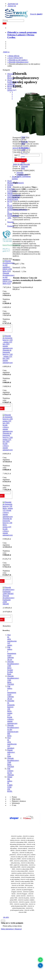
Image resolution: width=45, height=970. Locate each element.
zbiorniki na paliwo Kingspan (24, 889)
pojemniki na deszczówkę (21, 865)
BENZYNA (11, 86)
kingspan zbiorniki (16, 891)
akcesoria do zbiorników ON (18, 887)
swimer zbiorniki (21, 896)
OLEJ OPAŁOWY (12, 89)
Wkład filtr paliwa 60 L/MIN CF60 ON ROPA (9, 784)
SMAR (10, 193)
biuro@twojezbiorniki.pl (12, 245)
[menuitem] (22, 35)
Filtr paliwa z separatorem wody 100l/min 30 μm (11, 653)
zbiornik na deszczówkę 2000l (24, 869)
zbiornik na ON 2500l (18, 885)
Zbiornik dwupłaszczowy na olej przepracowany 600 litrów (13, 730)
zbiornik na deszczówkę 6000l (19, 871)
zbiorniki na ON (15, 883)
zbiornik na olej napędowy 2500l (24, 881)
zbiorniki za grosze (24, 902)
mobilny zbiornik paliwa (21, 875)
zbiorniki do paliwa (23, 898)
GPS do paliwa (29, 885)
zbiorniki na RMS (29, 910)
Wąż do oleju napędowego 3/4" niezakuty (12, 743)
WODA (10, 185)
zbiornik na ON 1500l (27, 883)
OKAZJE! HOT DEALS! (11, 76)
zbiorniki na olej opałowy (27, 840)
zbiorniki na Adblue (21, 850)
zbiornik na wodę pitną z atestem (26, 854)
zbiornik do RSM (21, 838)
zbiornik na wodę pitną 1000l (19, 857)
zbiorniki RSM (22, 912)
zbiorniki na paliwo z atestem (26, 900)
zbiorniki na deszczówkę (21, 861)
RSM (9, 187)
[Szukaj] (4, 23)
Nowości (10, 222)
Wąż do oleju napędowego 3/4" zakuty (12, 640)
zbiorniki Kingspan (22, 894)
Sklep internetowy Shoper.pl (11, 929)
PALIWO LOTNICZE (11, 190)
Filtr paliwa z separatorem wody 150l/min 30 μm (11, 692)
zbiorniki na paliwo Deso (21, 904)
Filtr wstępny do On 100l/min (10, 772)
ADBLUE (11, 84)
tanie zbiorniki (14, 902)
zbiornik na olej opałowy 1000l (18, 842)
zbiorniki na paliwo (16, 836)
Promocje (10, 226)
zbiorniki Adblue (22, 848)
